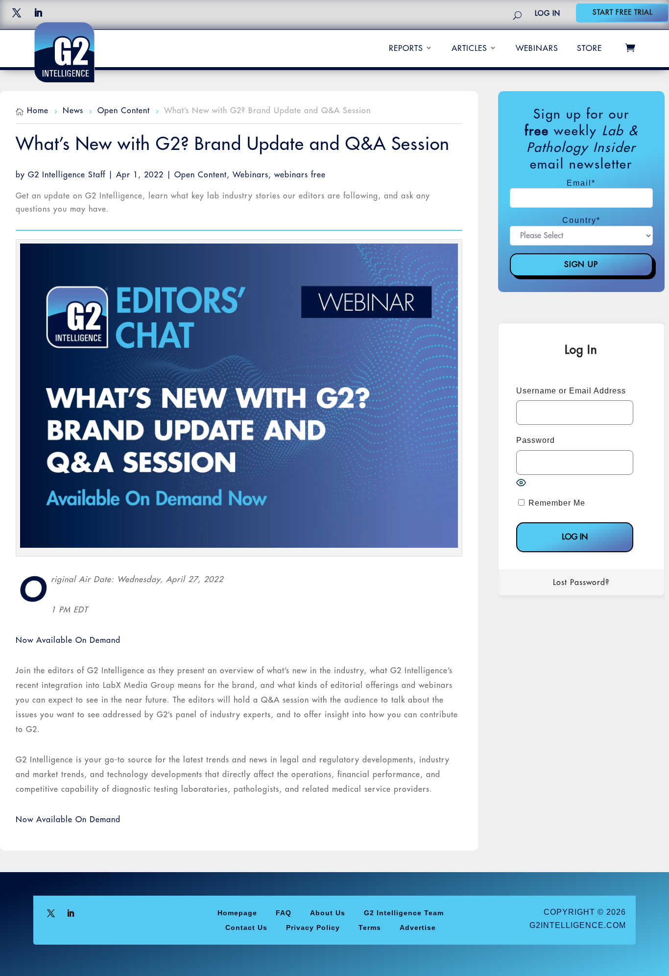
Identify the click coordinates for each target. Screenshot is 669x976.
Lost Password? (581, 582)
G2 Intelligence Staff (66, 175)
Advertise (418, 927)
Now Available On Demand (68, 640)
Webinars (537, 48)
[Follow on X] (16, 13)
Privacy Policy (313, 927)
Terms (369, 927)
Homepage (237, 912)
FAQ (283, 912)
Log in (547, 13)
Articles (469, 48)
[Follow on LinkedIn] (38, 13)
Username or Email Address (571, 391)
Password (535, 440)
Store (589, 48)
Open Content (200, 175)
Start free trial (622, 12)
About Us (327, 912)
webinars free (300, 175)
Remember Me (555, 503)
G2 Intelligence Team (404, 912)
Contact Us (246, 927)
